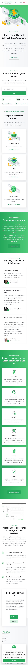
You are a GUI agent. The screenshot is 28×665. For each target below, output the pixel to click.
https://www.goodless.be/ (15, 340)
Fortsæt (14, 660)
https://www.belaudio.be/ (15, 309)
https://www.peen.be (14, 282)
